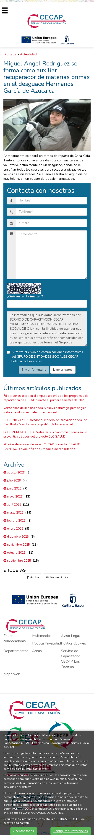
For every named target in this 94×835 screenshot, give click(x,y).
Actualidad (28, 54)
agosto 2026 (15, 473)
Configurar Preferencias (70, 831)
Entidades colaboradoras (14, 638)
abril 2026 (13, 505)
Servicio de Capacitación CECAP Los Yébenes (71, 658)
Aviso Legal (70, 635)
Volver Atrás (58, 577)
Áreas (37, 650)
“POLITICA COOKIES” (67, 819)
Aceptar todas (23, 831)
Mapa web (11, 674)
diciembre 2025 (17, 537)
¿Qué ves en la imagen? (25, 296)
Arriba (34, 577)
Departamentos (16, 650)
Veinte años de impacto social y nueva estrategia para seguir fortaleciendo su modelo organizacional (44, 410)
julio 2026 (13, 481)
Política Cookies (73, 643)
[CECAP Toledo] (47, 21)
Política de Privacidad (26, 361)
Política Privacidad (46, 643)
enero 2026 (14, 529)
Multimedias (42, 635)
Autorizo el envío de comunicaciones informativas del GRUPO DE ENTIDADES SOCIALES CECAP (47, 356)
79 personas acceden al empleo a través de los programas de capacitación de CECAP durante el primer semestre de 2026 (46, 398)
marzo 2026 (15, 513)
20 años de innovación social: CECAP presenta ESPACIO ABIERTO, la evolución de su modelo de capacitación (41, 446)
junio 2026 (13, 489)
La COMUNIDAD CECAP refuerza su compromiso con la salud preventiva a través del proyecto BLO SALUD (45, 434)
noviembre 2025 (18, 545)
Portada (10, 54)
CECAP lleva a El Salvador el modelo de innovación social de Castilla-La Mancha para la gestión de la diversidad (45, 422)
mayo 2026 (14, 497)
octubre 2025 (16, 553)
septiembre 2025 (18, 561)
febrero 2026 (16, 521)
